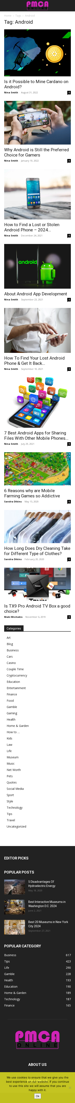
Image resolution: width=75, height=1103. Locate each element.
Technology (14, 808)
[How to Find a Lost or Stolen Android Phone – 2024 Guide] (37, 194)
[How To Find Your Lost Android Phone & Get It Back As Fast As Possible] (37, 330)
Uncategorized (16, 826)
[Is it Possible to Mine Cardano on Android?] (37, 52)
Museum (13, 757)
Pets (10, 776)
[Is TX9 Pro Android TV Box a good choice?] (37, 584)
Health (11, 719)
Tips (9, 814)
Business (13, 650)
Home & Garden (18, 726)
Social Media (15, 789)
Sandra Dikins (13, 501)
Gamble (12, 707)
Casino (11, 663)
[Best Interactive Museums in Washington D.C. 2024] (14, 907)
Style (10, 801)
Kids (9, 738)
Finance (12, 694)
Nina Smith (11, 92)
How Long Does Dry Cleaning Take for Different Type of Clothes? (37, 551)
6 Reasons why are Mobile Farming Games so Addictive (32, 493)
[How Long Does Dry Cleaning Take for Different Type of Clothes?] (37, 526)
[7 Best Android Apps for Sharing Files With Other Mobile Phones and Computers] (37, 402)
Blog (10, 644)
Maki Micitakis (13, 616)
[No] (70, 1088)
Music (11, 763)
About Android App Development (35, 293)
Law (9, 745)
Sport (10, 795)
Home (7, 15)
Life (9, 751)
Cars (10, 656)
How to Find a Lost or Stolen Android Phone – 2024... (31, 227)
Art (9, 638)
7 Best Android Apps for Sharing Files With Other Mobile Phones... (36, 435)
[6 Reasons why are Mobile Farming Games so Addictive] (37, 468)
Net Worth (14, 770)
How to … (13, 732)
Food (10, 701)
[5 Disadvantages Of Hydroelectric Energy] (14, 887)
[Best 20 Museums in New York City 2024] (14, 927)
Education (13, 682)
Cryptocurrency (17, 675)
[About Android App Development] (37, 266)
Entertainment (16, 688)
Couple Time (15, 669)
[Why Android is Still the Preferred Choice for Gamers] (37, 123)
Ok (37, 1096)
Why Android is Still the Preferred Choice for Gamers (36, 152)
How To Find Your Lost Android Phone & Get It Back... (34, 361)
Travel (11, 820)
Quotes (12, 782)
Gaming (12, 713)
